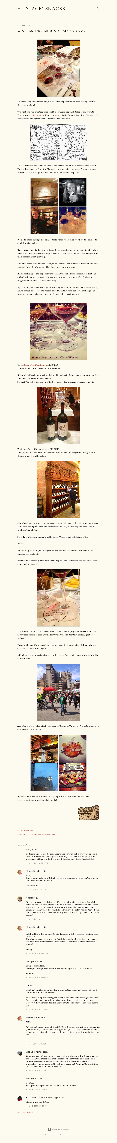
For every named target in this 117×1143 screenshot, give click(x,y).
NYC (25, 834)
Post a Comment (25, 1112)
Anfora (58, 115)
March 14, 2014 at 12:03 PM (37, 1009)
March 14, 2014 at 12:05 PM (37, 1044)
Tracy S (29, 849)
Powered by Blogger (60, 1129)
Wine (53, 834)
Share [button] (19, 831)
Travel (47, 834)
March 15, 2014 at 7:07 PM (36, 1106)
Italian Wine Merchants (34, 365)
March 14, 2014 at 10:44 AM (37, 919)
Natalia (29, 898)
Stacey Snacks (45, 8)
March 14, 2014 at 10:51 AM (37, 953)
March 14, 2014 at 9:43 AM (37, 890)
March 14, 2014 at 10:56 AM (37, 977)
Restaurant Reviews (36, 834)
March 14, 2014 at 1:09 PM (36, 1070)
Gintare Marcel (66, 1135)
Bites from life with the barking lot (43, 1097)
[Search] (98, 8)
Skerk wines (38, 115)
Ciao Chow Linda (34, 1052)
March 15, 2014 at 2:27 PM (36, 1089)
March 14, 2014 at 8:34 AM (37, 863)
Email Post (28, 831)
